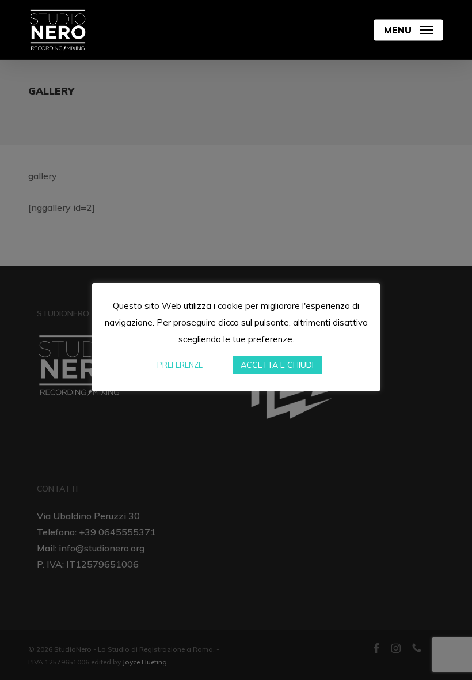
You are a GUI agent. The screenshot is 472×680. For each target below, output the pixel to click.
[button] (408, 30)
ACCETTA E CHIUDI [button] (277, 365)
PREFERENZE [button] (180, 364)
